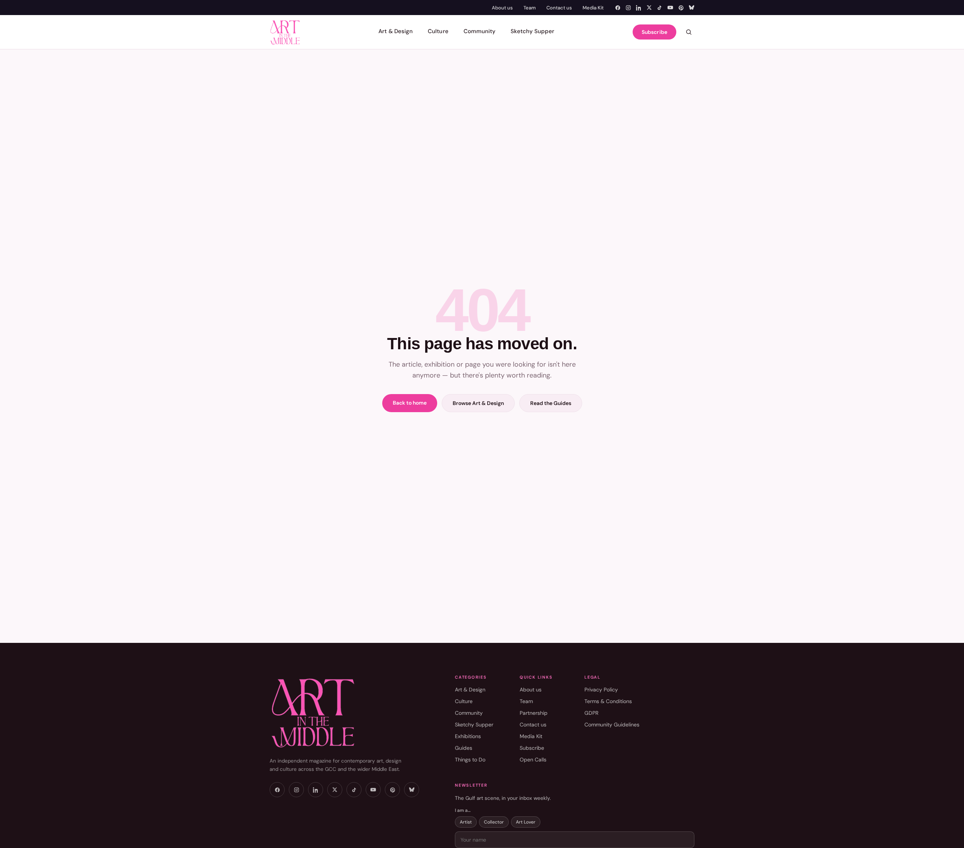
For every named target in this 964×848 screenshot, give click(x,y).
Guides (463, 747)
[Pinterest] (681, 8)
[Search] (688, 32)
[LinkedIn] (639, 8)
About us (502, 8)
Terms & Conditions (608, 701)
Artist (466, 822)
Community (480, 31)
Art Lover (525, 822)
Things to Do (470, 759)
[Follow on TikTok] (354, 789)
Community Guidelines (611, 724)
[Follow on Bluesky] (411, 789)
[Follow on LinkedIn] (315, 789)
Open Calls (533, 759)
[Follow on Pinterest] (392, 789)
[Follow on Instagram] (296, 789)
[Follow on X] (334, 789)
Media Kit (593, 8)
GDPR (591, 712)
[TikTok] (659, 8)
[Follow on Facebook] (277, 789)
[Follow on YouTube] (373, 789)
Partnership (534, 712)
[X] (649, 7)
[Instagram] (628, 8)
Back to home (410, 402)
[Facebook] (618, 8)
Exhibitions (468, 736)
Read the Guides (550, 403)
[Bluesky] (691, 8)
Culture (438, 31)
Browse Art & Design (478, 403)
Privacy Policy (601, 689)
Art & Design (395, 31)
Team (529, 8)
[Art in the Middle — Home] (349, 711)
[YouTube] (670, 8)
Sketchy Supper (532, 31)
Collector (494, 822)
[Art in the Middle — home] (285, 32)
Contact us (559, 8)
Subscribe (654, 32)
